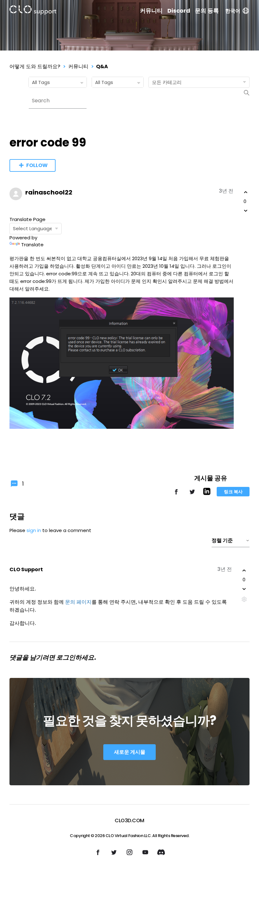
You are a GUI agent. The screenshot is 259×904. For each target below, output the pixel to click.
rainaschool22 (48, 192)
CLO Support (26, 569)
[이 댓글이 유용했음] (244, 570)
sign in (34, 530)
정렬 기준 (222, 540)
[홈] (32, 11)
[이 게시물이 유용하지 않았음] (245, 210)
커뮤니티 (151, 11)
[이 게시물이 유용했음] (245, 192)
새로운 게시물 (129, 752)
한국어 (232, 11)
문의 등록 (207, 11)
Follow (37, 165)
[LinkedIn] (206, 493)
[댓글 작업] (244, 599)
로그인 (65, 657)
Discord (178, 11)
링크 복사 (233, 491)
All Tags (41, 82)
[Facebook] (176, 494)
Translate (32, 244)
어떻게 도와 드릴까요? (34, 66)
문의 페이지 (78, 602)
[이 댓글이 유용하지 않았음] (244, 589)
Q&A (102, 66)
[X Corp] (192, 494)
